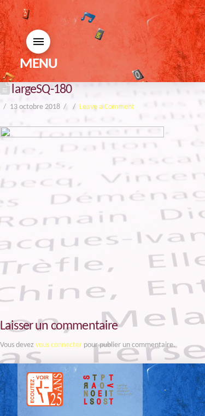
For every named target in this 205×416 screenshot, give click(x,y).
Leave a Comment (106, 107)
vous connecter (59, 345)
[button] (38, 42)
